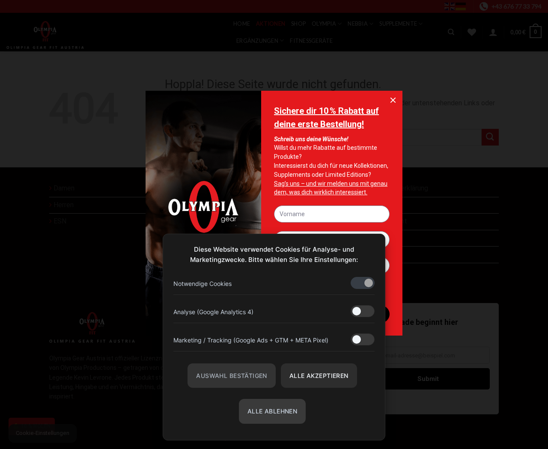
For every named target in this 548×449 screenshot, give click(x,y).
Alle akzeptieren (318, 375)
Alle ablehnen (272, 411)
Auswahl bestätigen (231, 375)
